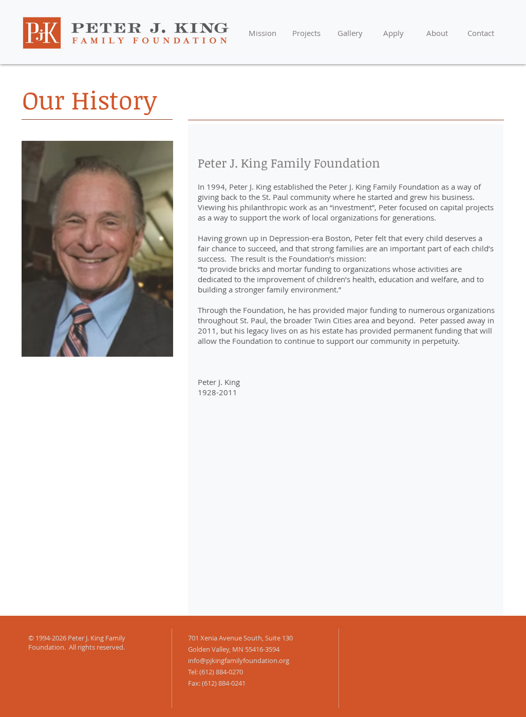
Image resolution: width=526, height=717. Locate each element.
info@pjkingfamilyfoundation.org (238, 660)
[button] (306, 33)
